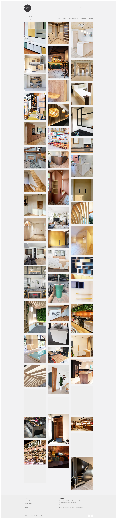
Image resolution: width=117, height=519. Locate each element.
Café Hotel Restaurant (73, 18)
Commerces (83, 18)
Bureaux (64, 18)
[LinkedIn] (92, 515)
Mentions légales (39, 515)
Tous (59, 18)
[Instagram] (89, 515)
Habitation (91, 18)
